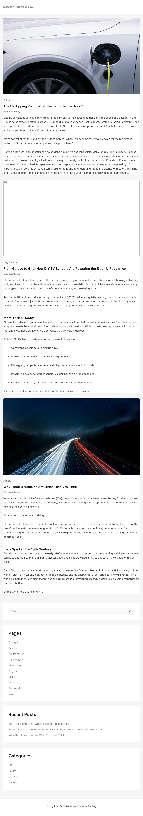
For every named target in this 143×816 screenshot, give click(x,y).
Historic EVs (16, 659)
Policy (12, 676)
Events (13, 648)
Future (7, 100)
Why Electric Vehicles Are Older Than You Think (40, 487)
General (13, 262)
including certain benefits (72, 156)
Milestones (15, 665)
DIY (5, 262)
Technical (14, 688)
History (7, 480)
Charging (14, 642)
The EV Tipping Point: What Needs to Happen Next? (43, 106)
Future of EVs (16, 654)
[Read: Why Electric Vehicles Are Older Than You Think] (71, 436)
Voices (12, 694)
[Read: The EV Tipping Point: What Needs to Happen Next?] (71, 55)
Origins (13, 671)
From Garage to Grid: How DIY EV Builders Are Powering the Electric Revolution (64, 268)
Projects (13, 682)
